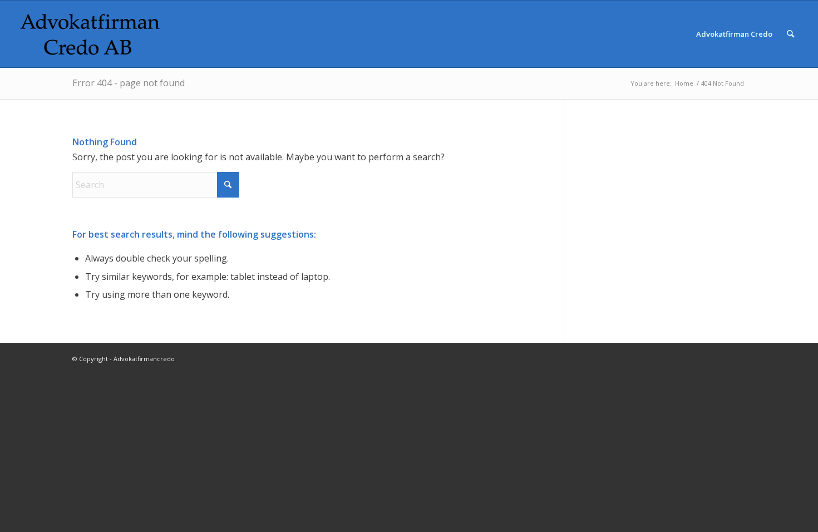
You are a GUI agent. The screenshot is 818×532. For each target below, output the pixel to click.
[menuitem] (734, 34)
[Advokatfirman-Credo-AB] (90, 34)
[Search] (790, 34)
